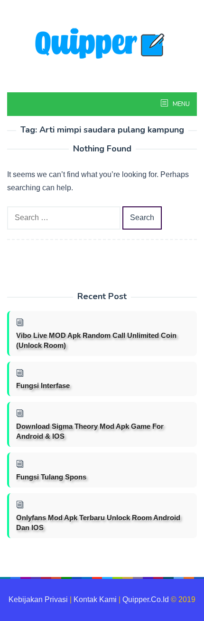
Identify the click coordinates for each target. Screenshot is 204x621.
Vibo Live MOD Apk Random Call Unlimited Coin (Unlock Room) (96, 340)
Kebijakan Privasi (38, 599)
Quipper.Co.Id (145, 599)
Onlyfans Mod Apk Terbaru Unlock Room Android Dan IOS (98, 523)
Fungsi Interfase (43, 385)
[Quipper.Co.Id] (102, 44)
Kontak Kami (95, 599)
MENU (180, 104)
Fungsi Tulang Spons (51, 477)
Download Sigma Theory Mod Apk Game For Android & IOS (90, 431)
